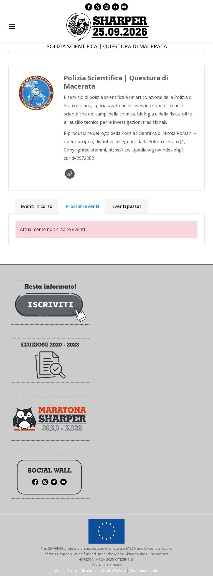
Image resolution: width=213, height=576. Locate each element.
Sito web (70, 174)
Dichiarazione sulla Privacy (103, 570)
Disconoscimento (144, 570)
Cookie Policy (66, 570)
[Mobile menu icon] (11, 26)
